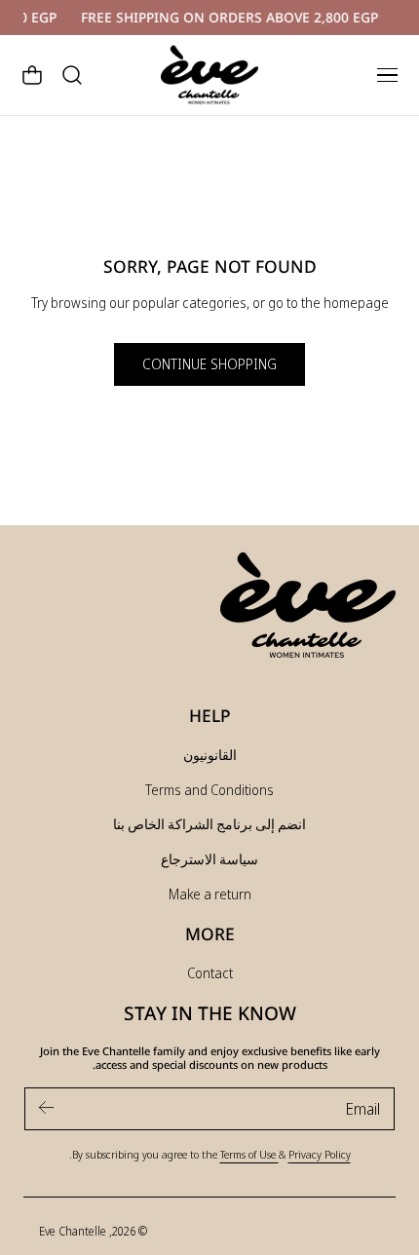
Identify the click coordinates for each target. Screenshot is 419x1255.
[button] (386, 75)
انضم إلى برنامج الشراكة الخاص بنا (209, 824)
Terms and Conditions (209, 789)
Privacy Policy (319, 1154)
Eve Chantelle (72, 1230)
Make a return (210, 894)
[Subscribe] (46, 1107)
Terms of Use (249, 1154)
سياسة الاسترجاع (209, 859)
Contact (210, 973)
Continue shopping (209, 364)
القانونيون (210, 754)
